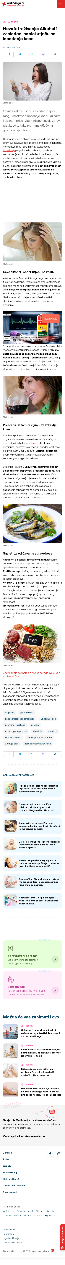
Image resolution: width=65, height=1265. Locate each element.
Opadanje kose (48, 719)
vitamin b (37, 731)
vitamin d (52, 731)
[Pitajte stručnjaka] (62, 1237)
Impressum (9, 1234)
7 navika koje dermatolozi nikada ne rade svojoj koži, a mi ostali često (32, 674)
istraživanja (9, 150)
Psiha (6, 1159)
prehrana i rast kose (15, 725)
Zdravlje (7, 1152)
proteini (35, 725)
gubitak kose (26, 712)
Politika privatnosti (12, 1242)
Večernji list (9, 1211)
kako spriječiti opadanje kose (19, 719)
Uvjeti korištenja (11, 1238)
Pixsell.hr (38, 1215)
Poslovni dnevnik (25, 1211)
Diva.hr (39, 1211)
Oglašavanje (9, 1229)
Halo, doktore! (11, 1179)
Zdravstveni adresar (14, 1185)
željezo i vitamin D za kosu (38, 743)
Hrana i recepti (11, 1172)
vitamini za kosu (13, 737)
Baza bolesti (10, 1192)
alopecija (9, 712)
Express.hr (50, 1215)
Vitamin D (34, 443)
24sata (17, 1215)
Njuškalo (7, 1215)
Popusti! (27, 1215)
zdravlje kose (12, 743)
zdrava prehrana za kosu (39, 737)
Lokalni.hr (49, 1211)
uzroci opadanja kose (16, 731)
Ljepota (7, 1166)
